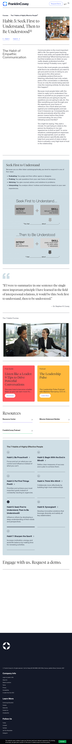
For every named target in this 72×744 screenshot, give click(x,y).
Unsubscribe (6, 713)
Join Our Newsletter (7, 730)
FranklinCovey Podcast (11, 430)
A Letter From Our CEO (8, 692)
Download (10, 395)
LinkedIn (5, 725)
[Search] (68, 2)
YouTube (5, 728)
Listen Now (45, 395)
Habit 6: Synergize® (46, 507)
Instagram (5, 733)
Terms (4, 685)
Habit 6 (15, 39)
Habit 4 (6, 39)
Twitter (4, 722)
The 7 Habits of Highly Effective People (24, 15)
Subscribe (5, 707)
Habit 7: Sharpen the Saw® (19, 536)
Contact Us (5, 710)
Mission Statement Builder (50, 419)
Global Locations (7, 682)
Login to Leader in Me (8, 677)
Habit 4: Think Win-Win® (48, 481)
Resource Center (9, 419)
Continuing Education (8, 702)
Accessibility (6, 690)
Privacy (4, 687)
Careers (4, 705)
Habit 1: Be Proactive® (17, 457)
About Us (5, 680)
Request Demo (56, 4)
